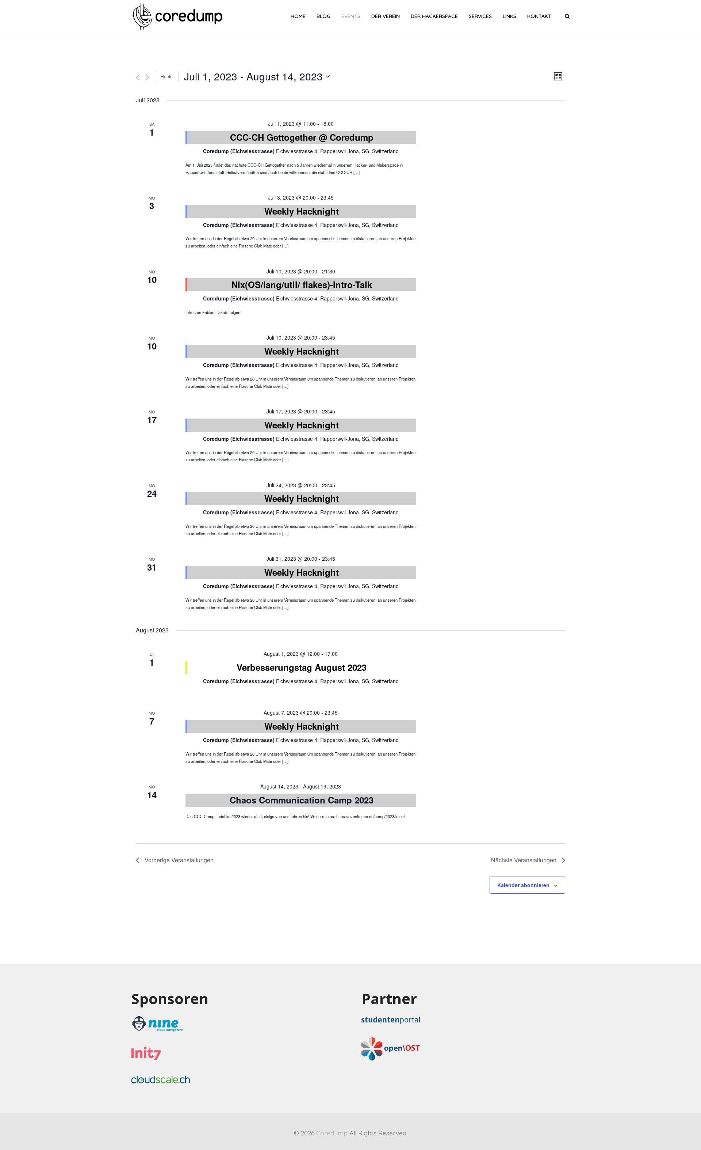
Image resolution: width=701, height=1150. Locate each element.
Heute (167, 76)
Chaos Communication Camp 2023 (302, 800)
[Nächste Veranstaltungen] (147, 77)
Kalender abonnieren (523, 885)
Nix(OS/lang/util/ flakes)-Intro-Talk (301, 284)
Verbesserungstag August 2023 (302, 667)
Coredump (332, 1133)
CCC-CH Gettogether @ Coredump (302, 137)
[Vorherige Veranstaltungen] (138, 77)
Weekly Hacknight (301, 211)
